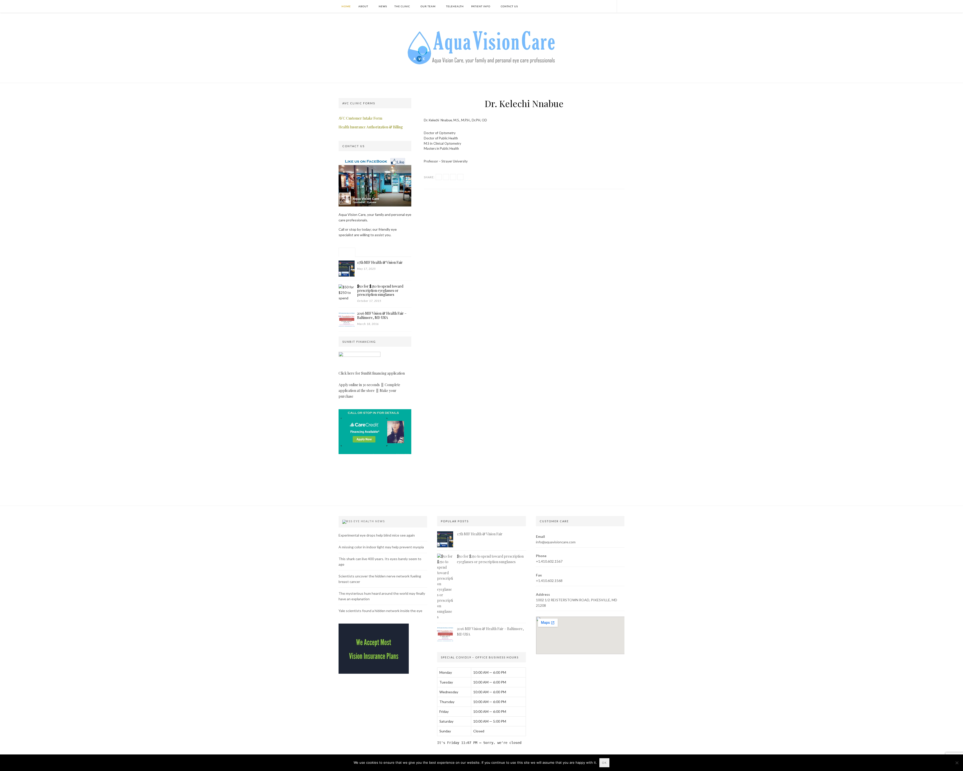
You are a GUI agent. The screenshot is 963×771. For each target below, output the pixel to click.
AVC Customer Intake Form (360, 118)
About (363, 6)
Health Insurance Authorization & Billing (371, 127)
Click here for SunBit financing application (372, 373)
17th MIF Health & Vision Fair (480, 534)
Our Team (428, 6)
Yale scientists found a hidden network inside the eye (380, 611)
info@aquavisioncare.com (556, 542)
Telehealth (455, 6)
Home (346, 6)
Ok (604, 762)
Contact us (509, 6)
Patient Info (480, 6)
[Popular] (347, 252)
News (383, 6)
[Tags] (399, 252)
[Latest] (364, 252)
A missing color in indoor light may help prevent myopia (381, 547)
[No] (956, 762)
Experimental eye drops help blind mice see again (377, 535)
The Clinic (402, 6)
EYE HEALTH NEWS (369, 521)
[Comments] (381, 252)
